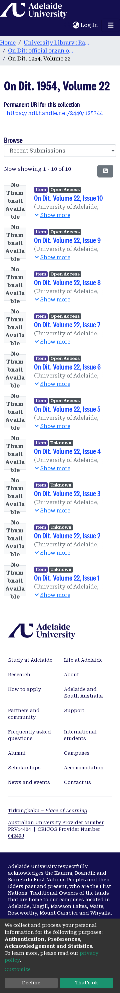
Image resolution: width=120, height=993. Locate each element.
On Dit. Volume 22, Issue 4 (67, 451)
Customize (18, 969)
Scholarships (24, 767)
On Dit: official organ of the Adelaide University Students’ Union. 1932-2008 (41, 51)
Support (74, 710)
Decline (31, 982)
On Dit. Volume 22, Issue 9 (67, 240)
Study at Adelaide (30, 660)
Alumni (17, 753)
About (71, 674)
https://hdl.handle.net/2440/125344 (55, 113)
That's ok (86, 982)
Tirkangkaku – (47, 810)
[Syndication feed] (105, 171)
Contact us (77, 782)
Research (19, 674)
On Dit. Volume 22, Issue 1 (66, 578)
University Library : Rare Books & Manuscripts (57, 43)
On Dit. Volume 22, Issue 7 (67, 324)
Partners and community (24, 714)
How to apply (24, 689)
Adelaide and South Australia (83, 693)
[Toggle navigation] (110, 25)
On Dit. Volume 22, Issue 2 (67, 535)
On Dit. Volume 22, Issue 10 (68, 198)
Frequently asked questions (29, 735)
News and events (29, 782)
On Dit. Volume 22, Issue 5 (67, 409)
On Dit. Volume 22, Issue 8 (67, 282)
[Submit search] (67, 25)
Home (8, 43)
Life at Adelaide (83, 660)
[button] (76, 25)
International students (80, 735)
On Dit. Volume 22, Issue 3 (67, 493)
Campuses (77, 753)
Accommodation (84, 767)
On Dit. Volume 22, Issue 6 (67, 367)
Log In (90, 25)
